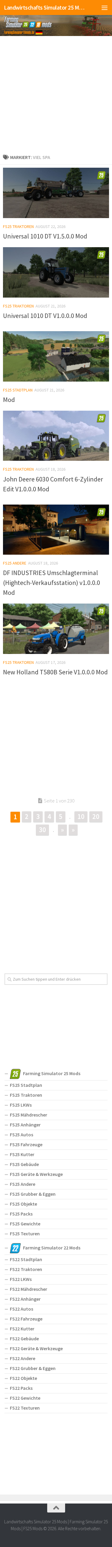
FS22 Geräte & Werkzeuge (36, 1348)
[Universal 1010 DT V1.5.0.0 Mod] (56, 193)
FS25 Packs (21, 1214)
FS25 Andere (14, 563)
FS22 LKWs (21, 1279)
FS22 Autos (21, 1309)
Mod (9, 399)
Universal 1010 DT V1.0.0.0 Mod (45, 315)
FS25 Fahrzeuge (26, 1144)
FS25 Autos (21, 1135)
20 (95, 816)
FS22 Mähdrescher (28, 1289)
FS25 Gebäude (24, 1164)
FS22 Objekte (23, 1378)
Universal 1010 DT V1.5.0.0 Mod (45, 236)
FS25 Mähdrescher (28, 1115)
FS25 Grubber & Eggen (33, 1194)
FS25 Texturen (25, 1234)
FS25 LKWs (21, 1105)
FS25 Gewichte (25, 1224)
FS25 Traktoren (18, 226)
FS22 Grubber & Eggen (33, 1368)
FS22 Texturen (25, 1408)
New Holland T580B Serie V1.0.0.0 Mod (55, 672)
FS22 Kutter (22, 1329)
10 (81, 816)
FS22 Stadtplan (26, 1259)
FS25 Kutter (22, 1154)
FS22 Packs (21, 1388)
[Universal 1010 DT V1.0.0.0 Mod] (56, 272)
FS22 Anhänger (25, 1299)
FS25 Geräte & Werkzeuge (36, 1174)
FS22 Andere (22, 1358)
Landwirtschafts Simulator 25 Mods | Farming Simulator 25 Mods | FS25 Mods (44, 7)
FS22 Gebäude (24, 1339)
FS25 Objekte (23, 1204)
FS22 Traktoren (26, 1269)
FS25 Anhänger (25, 1125)
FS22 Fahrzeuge (26, 1319)
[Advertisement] (56, 93)
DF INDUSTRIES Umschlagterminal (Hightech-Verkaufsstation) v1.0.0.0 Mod (51, 582)
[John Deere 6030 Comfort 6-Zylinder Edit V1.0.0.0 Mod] (56, 436)
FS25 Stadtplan (18, 390)
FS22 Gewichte (25, 1398)
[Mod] (56, 356)
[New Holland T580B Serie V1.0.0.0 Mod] (56, 629)
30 (42, 829)
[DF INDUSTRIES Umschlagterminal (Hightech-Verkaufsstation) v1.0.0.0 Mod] (56, 530)
